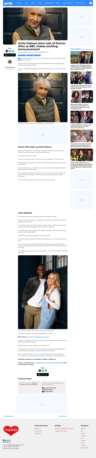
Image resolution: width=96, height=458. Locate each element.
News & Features (68, 3)
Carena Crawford (10, 67)
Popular (83, 428)
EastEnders (37, 55)
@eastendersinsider (50, 388)
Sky (82, 438)
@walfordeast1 (48, 391)
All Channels (84, 448)
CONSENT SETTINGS (61, 431)
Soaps (57, 3)
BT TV (82, 431)
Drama (33, 3)
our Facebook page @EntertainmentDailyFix (48, 362)
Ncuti (31, 168)
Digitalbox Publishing (13, 445)
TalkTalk (83, 440)
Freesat (83, 433)
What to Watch (80, 3)
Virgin (82, 443)
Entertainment (48, 3)
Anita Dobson (22, 55)
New (26, 3)
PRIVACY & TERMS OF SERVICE (64, 428)
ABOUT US (37, 428)
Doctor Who (30, 55)
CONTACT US (38, 431)
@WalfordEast (48, 389)
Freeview (83, 436)
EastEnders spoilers (24, 356)
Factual (39, 3)
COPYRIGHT (38, 433)
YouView (83, 445)
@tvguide (7, 440)
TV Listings (18, 3)
